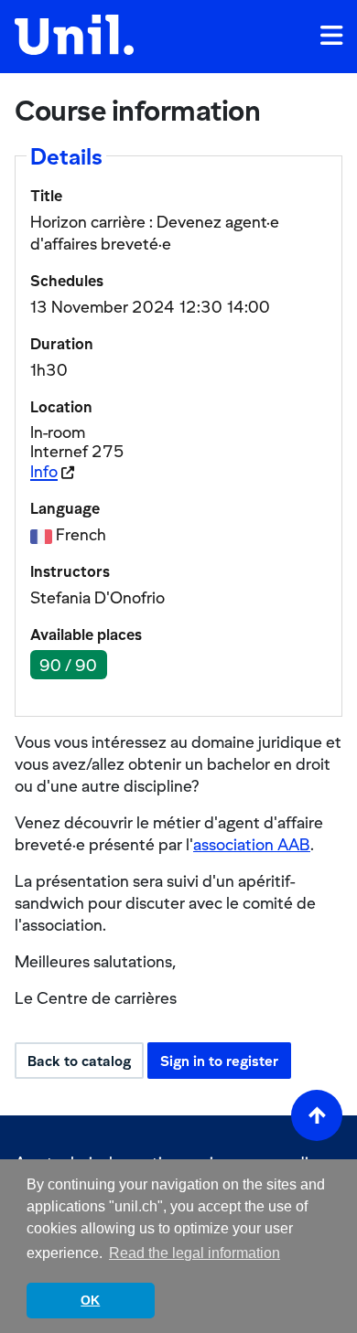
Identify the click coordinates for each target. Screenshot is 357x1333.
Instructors (70, 571)
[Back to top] (316, 1115)
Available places (86, 634)
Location (61, 407)
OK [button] (90, 1300)
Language (65, 508)
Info (44, 471)
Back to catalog (79, 1060)
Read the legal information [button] (194, 1253)
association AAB (251, 844)
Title (46, 196)
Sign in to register (219, 1060)
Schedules (66, 281)
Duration (61, 344)
